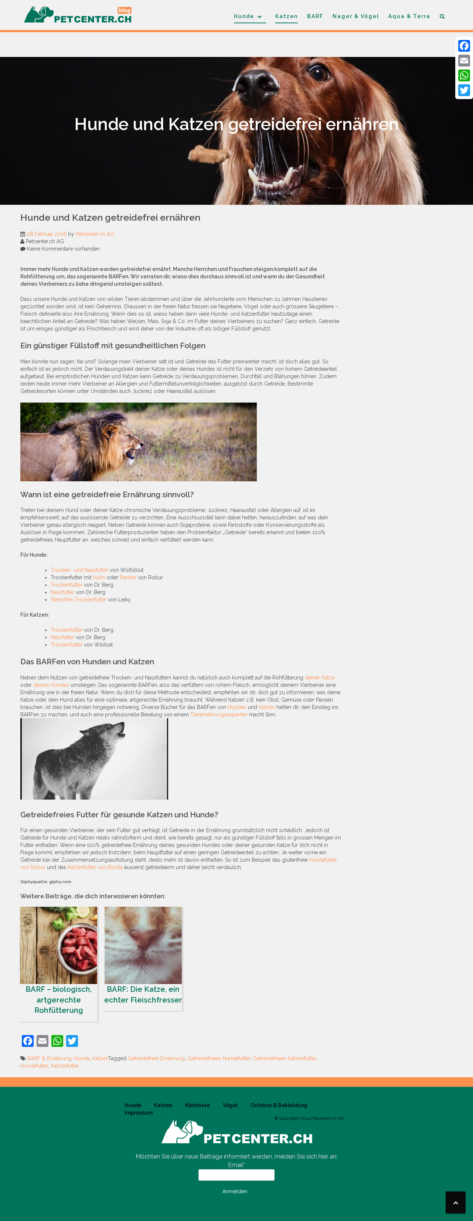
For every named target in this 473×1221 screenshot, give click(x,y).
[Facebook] (464, 45)
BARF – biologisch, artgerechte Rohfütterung (58, 1000)
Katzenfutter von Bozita (95, 867)
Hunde (244, 16)
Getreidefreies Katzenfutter (284, 1058)
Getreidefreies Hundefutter (218, 1058)
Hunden (237, 707)
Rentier (128, 577)
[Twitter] (464, 90)
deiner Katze (320, 678)
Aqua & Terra (409, 16)
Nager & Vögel (356, 16)
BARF (315, 16)
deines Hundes (51, 685)
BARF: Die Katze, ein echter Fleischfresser (143, 994)
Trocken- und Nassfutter (79, 570)
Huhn (99, 577)
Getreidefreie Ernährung (156, 1058)
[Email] (464, 60)
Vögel (230, 1105)
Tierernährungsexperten (219, 715)
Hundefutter (34, 1066)
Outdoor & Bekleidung (279, 1105)
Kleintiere (197, 1105)
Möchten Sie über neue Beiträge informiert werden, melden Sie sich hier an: (236, 1156)
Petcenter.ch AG (95, 234)
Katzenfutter (65, 1066)
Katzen (286, 16)
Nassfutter (62, 592)
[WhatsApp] (464, 75)
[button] (442, 18)
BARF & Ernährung (49, 1058)
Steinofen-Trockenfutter (78, 600)
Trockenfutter (66, 585)
